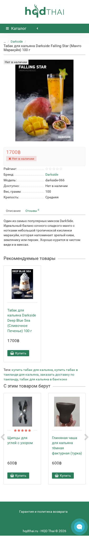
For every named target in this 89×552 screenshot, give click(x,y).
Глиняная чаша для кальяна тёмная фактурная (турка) (67, 445)
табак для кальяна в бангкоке (43, 379)
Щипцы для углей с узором (20, 440)
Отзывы (32, 211)
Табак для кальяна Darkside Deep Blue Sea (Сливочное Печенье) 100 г (21, 320)
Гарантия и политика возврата (43, 511)
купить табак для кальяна (32, 370)
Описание (13, 211)
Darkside (17, 41)
